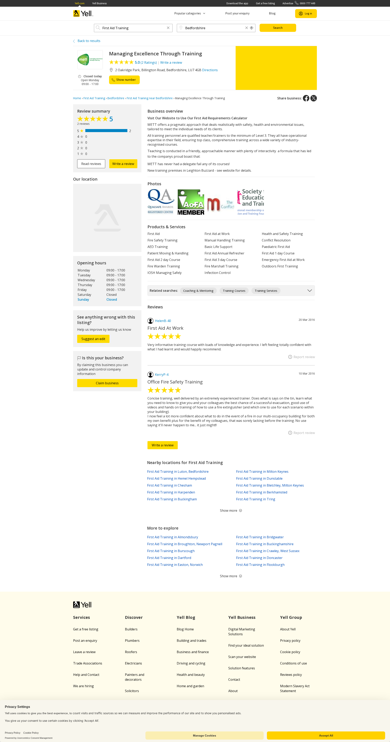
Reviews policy (291, 674)
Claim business (107, 383)
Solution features (241, 668)
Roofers (131, 652)
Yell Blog (186, 617)
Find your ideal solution (246, 645)
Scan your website (242, 657)
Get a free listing (265, 3)
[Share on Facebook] (306, 98)
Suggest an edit (93, 339)
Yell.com (79, 3)
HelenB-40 (163, 321)
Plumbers (132, 640)
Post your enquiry (237, 13)
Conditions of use (293, 663)
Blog (272, 13)
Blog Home (185, 629)
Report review (304, 357)
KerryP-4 (161, 374)
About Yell (288, 629)
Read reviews (91, 164)
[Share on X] (313, 98)
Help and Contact (86, 674)
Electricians (133, 663)
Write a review (171, 62)
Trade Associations (87, 663)
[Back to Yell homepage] (83, 13)
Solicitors (132, 691)
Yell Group (291, 617)
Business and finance (193, 652)
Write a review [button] (123, 164)
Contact (234, 679)
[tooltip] (252, 28)
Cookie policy (290, 652)
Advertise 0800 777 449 (299, 3)
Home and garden (190, 686)
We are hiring (83, 686)
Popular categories (187, 13)
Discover (134, 617)
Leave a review (84, 652)
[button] (168, 28)
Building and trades (191, 640)
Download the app (237, 3)
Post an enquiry (85, 640)
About (233, 691)
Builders (131, 629)
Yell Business (99, 3)
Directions (210, 70)
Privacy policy (290, 640)
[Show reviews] (93, 119)
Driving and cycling (191, 663)
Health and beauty (191, 674)
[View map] (107, 218)
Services (81, 617)
